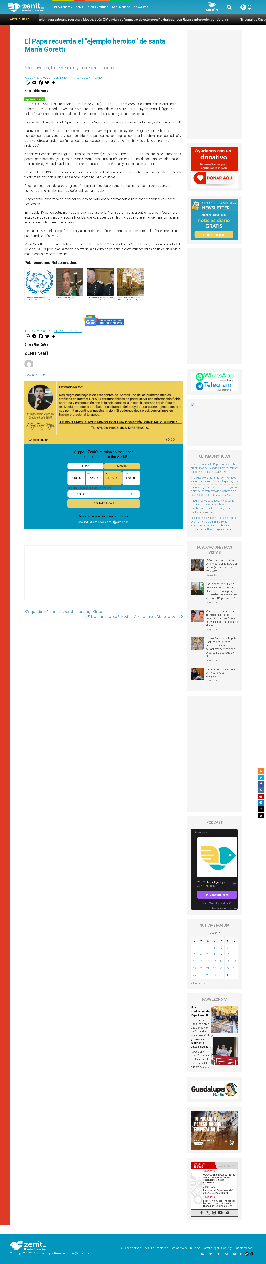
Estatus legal (211, 1248)
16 (221, 961)
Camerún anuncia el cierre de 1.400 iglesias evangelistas (220, 673)
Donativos (141, 7)
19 (194, 968)
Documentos (121, 7)
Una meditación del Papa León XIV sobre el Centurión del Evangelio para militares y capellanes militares (214, 468)
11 (234, 954)
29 (214, 975)
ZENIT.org (108, 104)
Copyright (227, 1248)
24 (227, 968)
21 (207, 968)
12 (194, 961)
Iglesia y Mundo (97, 7)
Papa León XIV (63, 7)
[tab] (202, 1165)
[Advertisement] (103, 576)
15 (214, 961)
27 (201, 975)
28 (207, 975)
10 (227, 954)
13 (201, 961)
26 (194, 975)
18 (234, 961)
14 (207, 961)
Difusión (195, 1248)
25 (234, 968)
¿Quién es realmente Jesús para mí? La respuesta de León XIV (201, 1047)
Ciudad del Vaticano (88, 77)
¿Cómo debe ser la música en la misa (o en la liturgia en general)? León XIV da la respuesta (222, 565)
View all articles (35, 375)
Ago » (201, 983)
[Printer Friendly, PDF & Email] (34, 99)
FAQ (146, 1248)
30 (221, 975)
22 (214, 968)
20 (201, 968)
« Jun (194, 983)
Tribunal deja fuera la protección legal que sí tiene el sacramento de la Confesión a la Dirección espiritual (214, 491)
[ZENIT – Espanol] (30, 7)
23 (221, 968)
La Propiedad (159, 1248)
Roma (79, 7)
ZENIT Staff (62, 77)
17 (227, 961)
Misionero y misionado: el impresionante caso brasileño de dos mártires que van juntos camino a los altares (222, 618)
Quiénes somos (131, 1248)
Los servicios (179, 1248)
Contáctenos (244, 1248)
